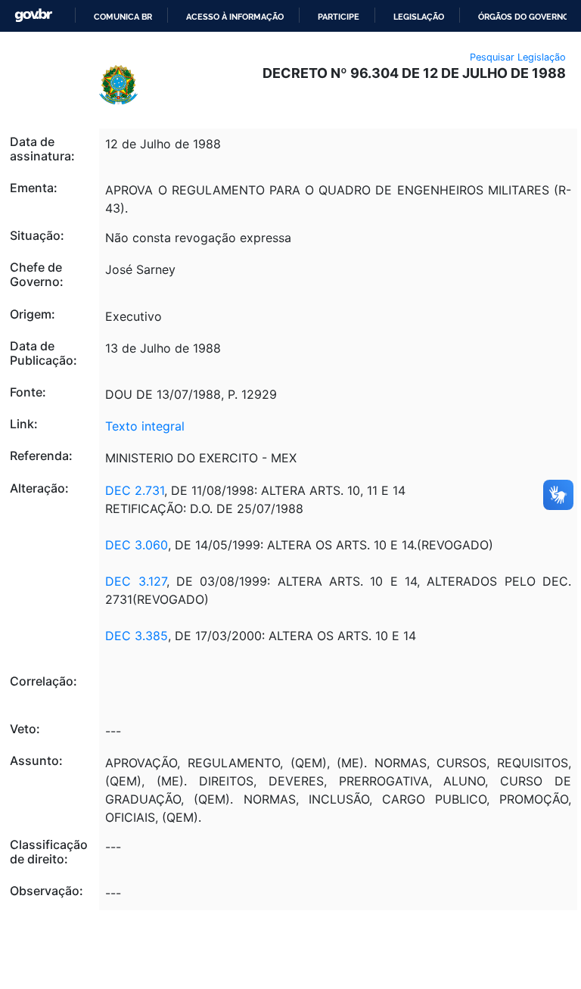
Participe (338, 16)
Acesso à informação (235, 16)
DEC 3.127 (135, 581)
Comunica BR (123, 16)
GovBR (33, 15)
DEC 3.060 (136, 544)
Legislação (418, 16)
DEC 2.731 (134, 490)
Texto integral (145, 426)
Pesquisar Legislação (518, 57)
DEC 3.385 (136, 635)
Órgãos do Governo (523, 16)
